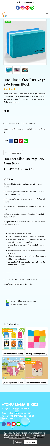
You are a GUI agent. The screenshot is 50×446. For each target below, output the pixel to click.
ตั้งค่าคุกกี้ (18, 442)
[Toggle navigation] (47, 14)
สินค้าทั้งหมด (32, 129)
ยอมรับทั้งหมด (30, 442)
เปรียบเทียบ (30, 123)
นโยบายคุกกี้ (33, 438)
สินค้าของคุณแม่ (18, 129)
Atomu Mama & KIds (19, 304)
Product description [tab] (13, 152)
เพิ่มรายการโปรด (12, 123)
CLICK (19, 418)
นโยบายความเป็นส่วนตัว (17, 438)
